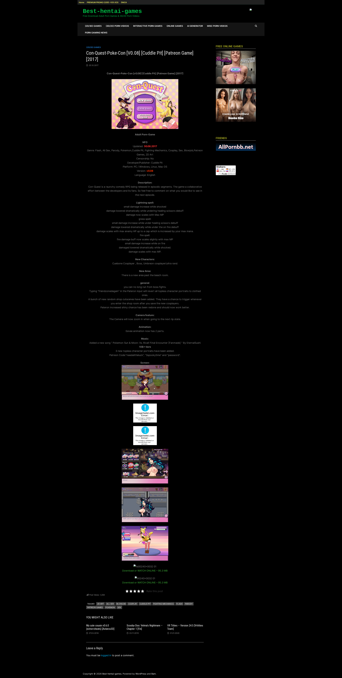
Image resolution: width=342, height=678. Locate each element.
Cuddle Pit (145, 604)
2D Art (100, 604)
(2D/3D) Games (93, 26)
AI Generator (195, 26)
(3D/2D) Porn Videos (117, 26)
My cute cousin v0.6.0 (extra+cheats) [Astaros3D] (100, 627)
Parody (189, 604)
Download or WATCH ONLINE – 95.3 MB (145, 570)
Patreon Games (95, 607)
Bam (153, 673)
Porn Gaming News (96, 32)
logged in (106, 655)
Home (81, 2)
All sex (110, 604)
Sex (119, 607)
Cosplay (132, 604)
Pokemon (110, 607)
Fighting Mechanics (163, 604)
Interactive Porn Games (147, 26)
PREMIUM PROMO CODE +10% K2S (102, 2)
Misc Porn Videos (217, 26)
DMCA (124, 2)
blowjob (121, 604)
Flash (179, 604)
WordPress (140, 673)
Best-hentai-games (112, 11)
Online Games (175, 26)
